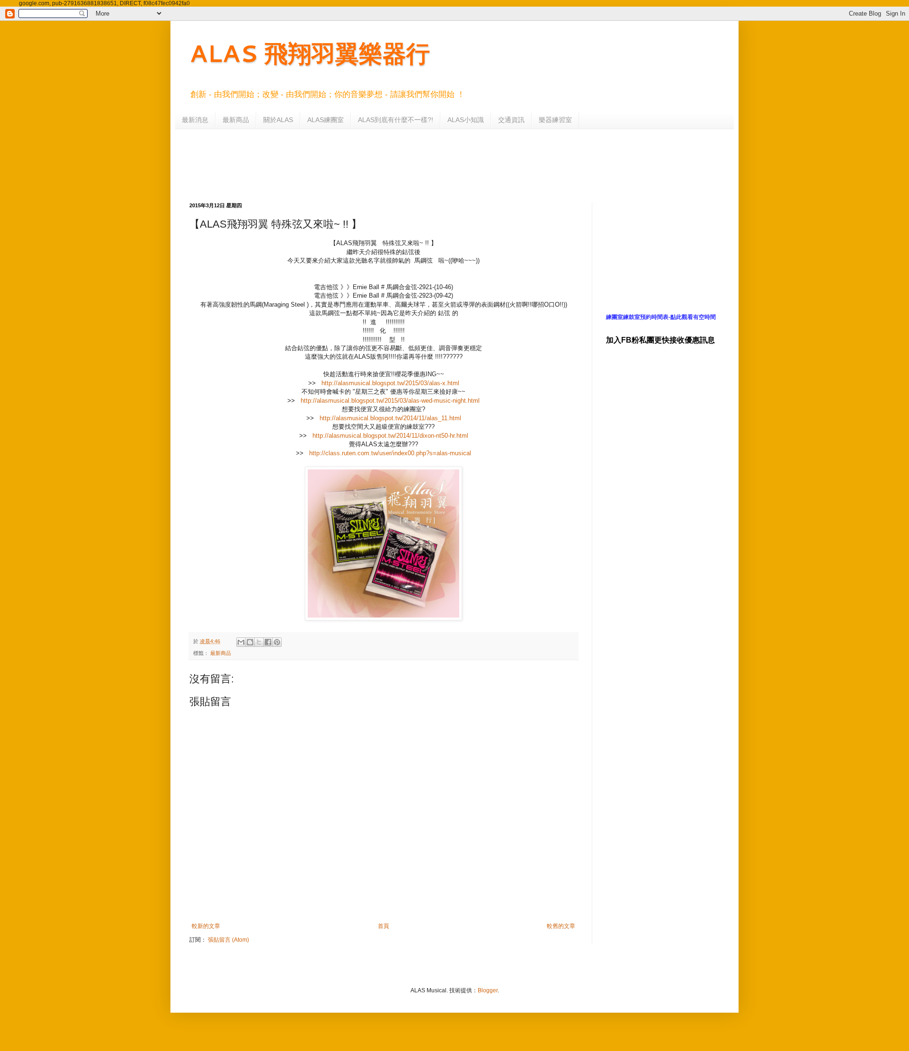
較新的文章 (206, 926)
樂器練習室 (555, 120)
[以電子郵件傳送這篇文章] (241, 642)
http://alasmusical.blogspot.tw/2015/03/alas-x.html (390, 383)
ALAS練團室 (325, 120)
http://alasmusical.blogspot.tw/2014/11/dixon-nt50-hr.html (390, 435)
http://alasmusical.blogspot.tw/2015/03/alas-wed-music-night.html (390, 400)
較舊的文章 (561, 926)
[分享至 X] (259, 642)
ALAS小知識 (465, 120)
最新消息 (195, 120)
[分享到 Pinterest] (277, 642)
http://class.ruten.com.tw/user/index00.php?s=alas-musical (390, 453)
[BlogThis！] (250, 642)
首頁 (383, 926)
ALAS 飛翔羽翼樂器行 (309, 53)
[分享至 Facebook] (268, 642)
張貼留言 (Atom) (228, 939)
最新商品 (236, 120)
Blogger (488, 990)
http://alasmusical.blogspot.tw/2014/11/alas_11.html (390, 418)
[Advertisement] (419, 164)
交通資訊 (511, 120)
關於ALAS (278, 120)
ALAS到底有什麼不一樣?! (395, 120)
